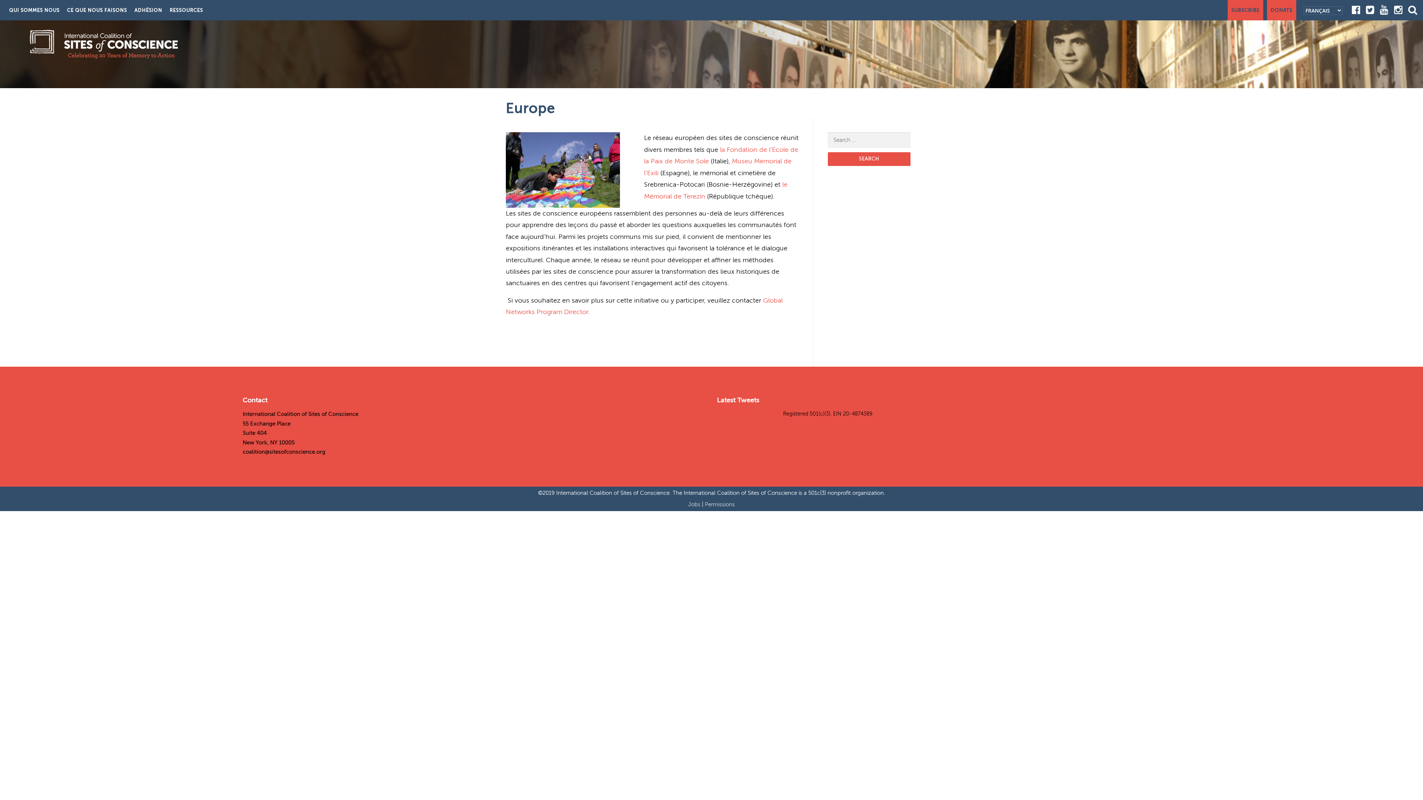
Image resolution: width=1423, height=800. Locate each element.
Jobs (695, 504)
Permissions (720, 504)
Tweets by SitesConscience (749, 414)
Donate (1282, 10)
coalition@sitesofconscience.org (284, 452)
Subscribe (1245, 10)
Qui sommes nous (34, 10)
